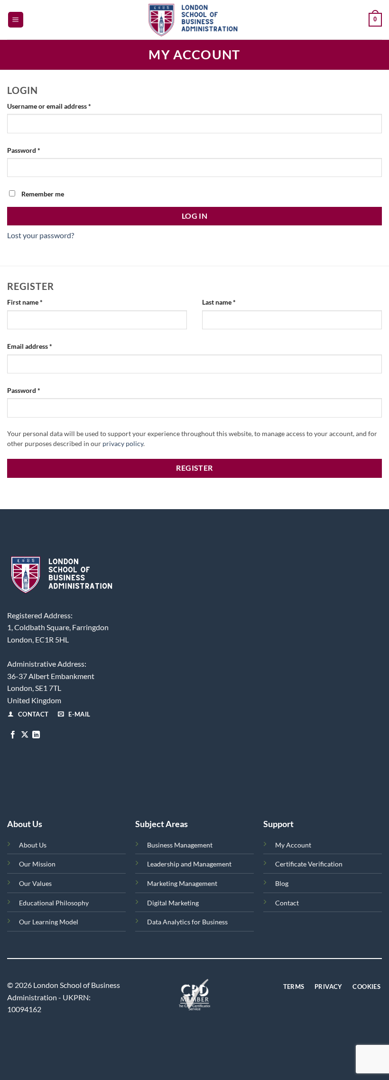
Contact (287, 903)
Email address (43, 346)
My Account (293, 845)
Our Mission (37, 864)
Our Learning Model (48, 922)
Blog (281, 883)
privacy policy (122, 443)
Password (37, 150)
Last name (219, 302)
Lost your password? (40, 235)
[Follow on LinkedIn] (36, 735)
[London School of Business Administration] (194, 19)
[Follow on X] (24, 735)
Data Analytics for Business (187, 922)
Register (194, 468)
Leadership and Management (189, 864)
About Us (32, 845)
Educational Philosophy (54, 903)
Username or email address (62, 106)
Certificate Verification (309, 864)
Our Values (35, 883)
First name (25, 302)
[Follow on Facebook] (13, 735)
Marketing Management (182, 883)
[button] (15, 20)
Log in (195, 216)
